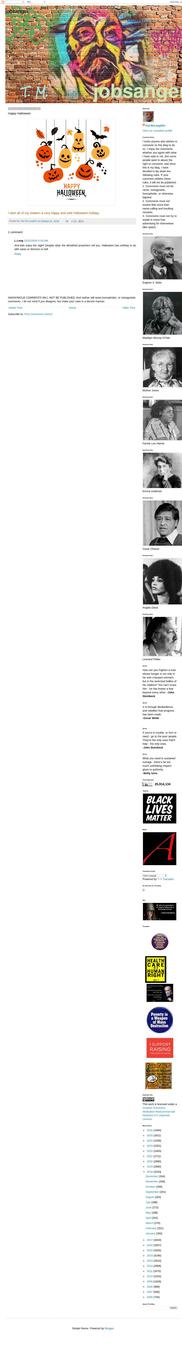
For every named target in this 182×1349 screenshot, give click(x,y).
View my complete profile (157, 130)
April (149, 1217)
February (151, 1228)
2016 (150, 1245)
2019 (150, 1166)
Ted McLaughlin (155, 125)
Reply (17, 253)
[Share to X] (77, 221)
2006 (150, 1297)
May (149, 1212)
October (151, 1186)
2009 (150, 1281)
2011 (150, 1271)
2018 (150, 1171)
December (152, 1176)
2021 (150, 1156)
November (152, 1181)
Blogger (109, 1328)
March (150, 1223)
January (151, 1233)
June (149, 1207)
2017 (150, 1239)
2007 (150, 1291)
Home (72, 307)
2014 (150, 1255)
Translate (168, 879)
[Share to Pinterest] (82, 221)
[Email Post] (66, 221)
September (153, 1191)
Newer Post (15, 307)
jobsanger (17, 11)
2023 (150, 1145)
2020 (150, 1161)
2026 (150, 1130)
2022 (150, 1151)
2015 (150, 1250)
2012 (150, 1265)
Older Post (129, 307)
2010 (150, 1276)
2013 (150, 1260)
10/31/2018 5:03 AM (36, 240)
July (148, 1202)
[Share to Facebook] (80, 221)
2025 (150, 1135)
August (150, 1197)
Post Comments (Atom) (38, 314)
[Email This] (72, 221)
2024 (150, 1140)
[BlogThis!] (75, 221)
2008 (150, 1286)
